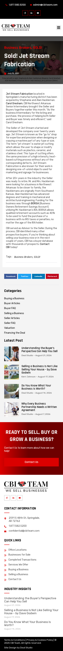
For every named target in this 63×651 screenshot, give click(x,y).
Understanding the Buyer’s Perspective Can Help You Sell (40, 349)
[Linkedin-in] (31, 13)
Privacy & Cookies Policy (40, 640)
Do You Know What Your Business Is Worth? (36, 387)
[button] (58, 27)
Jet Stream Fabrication (19, 93)
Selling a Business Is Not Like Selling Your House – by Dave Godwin (39, 369)
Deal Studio (26, 647)
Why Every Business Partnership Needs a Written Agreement (39, 407)
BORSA (35, 203)
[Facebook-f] (25, 13)
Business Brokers (17, 47)
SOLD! (37, 47)
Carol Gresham (14, 103)
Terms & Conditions (14, 640)
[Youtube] (38, 13)
